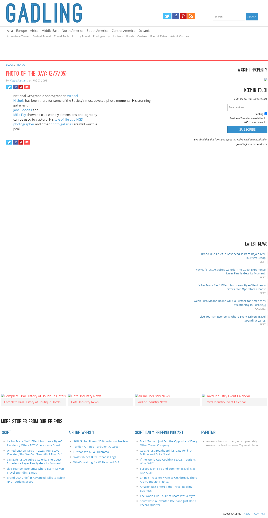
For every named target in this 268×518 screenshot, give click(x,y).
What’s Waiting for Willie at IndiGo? (96, 462)
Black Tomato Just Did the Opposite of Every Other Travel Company (168, 443)
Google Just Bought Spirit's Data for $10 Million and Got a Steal (165, 452)
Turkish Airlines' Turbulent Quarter (96, 446)
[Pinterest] (183, 16)
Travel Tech (61, 36)
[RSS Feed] (191, 16)
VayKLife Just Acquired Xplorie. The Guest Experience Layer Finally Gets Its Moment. (231, 271)
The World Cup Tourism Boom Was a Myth (167, 496)
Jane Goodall (22, 110)
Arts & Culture (179, 36)
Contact (259, 513)
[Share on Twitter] (9, 87)
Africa (34, 30)
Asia (10, 30)
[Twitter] (167, 16)
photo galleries (62, 124)
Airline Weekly (82, 433)
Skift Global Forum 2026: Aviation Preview (100, 441)
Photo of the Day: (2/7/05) (36, 74)
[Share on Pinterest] (20, 87)
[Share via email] (27, 87)
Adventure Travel (18, 36)
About (248, 513)
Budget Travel (42, 36)
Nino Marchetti (19, 80)
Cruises (142, 36)
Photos (20, 64)
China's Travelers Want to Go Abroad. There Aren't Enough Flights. (168, 479)
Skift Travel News (253, 122)
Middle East (50, 30)
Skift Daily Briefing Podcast (159, 433)
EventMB (208, 433)
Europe (21, 30)
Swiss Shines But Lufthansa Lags (94, 457)
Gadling (67, 13)
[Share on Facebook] (15, 87)
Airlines (118, 36)
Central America (123, 30)
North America (73, 30)
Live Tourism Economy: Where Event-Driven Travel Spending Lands (35, 470)
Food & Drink (158, 36)
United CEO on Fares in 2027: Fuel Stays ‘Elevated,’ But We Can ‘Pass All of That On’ (34, 452)
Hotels (130, 36)
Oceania (144, 30)
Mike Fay (19, 115)
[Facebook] (175, 16)
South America (97, 30)
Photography (101, 36)
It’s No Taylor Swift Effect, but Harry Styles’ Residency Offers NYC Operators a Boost (231, 287)
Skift (6, 433)
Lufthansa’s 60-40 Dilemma (91, 452)
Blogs (10, 64)
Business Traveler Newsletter (246, 118)
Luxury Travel (81, 36)
